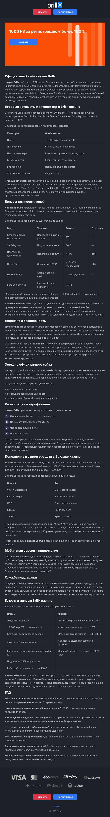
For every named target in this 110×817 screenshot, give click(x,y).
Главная (55, 806)
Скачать (42, 11)
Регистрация (65, 11)
